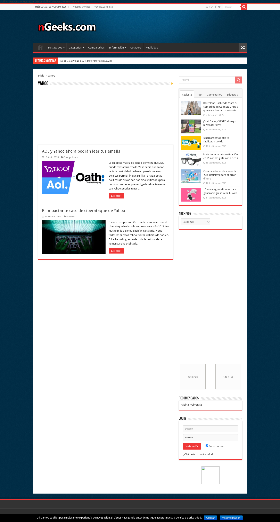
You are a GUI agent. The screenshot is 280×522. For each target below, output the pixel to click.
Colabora (135, 47)
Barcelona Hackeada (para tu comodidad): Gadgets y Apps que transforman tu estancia (220, 106)
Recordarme (215, 446)
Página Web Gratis (191, 404)
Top (199, 94)
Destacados (55, 47)
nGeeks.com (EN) (103, 6)
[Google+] (211, 7)
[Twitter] (219, 7)
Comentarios (214, 94)
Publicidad (152, 47)
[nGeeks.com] (67, 25)
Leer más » (116, 195)
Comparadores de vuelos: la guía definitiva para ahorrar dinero (220, 175)
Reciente (187, 94)
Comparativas (96, 47)
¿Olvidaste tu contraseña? (198, 454)
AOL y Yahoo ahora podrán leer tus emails (81, 151)
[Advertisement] (68, 114)
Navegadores (71, 157)
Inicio (40, 47)
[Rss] (206, 7)
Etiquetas (232, 94)
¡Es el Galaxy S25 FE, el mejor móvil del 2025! (86, 60)
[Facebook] (215, 7)
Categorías (75, 47)
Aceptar (210, 517)
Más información (231, 517)
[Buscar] (244, 7)
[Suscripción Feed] (172, 83)
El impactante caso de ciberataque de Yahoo (83, 210)
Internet (70, 216)
